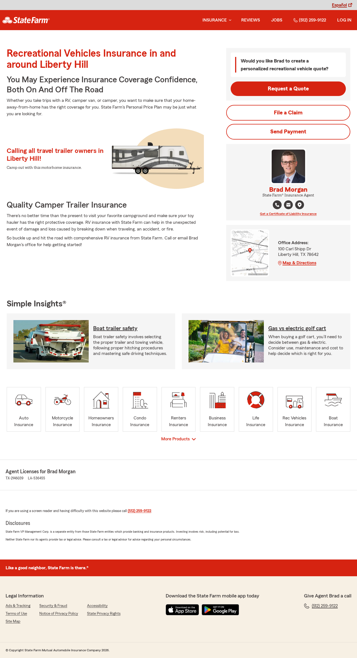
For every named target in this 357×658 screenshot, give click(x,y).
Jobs (276, 20)
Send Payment (288, 132)
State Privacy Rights (103, 614)
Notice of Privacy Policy (58, 614)
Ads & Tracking (18, 606)
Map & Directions (299, 263)
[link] (26, 20)
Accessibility (97, 606)
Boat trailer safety (115, 328)
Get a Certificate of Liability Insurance (288, 213)
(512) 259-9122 (312, 20)
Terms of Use (16, 614)
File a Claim (288, 113)
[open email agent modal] (288, 205)
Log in (344, 20)
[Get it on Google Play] (220, 609)
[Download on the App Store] (182, 609)
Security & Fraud (53, 606)
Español (339, 5)
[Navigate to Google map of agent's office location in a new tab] (299, 204)
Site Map (13, 621)
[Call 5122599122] (277, 204)
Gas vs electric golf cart (297, 328)
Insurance (214, 20)
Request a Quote (288, 89)
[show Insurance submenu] (229, 20)
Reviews (250, 20)
